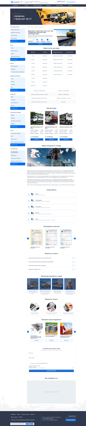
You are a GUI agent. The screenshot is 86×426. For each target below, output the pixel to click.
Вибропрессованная (15, 32)
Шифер (12, 115)
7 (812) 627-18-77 (61, 1)
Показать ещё (14, 41)
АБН (12, 136)
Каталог (26, 5)
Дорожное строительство (16, 161)
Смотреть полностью (32, 37)
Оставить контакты (51, 370)
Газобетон (13, 99)
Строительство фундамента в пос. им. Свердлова (51, 336)
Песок (12, 78)
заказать (36, 340)
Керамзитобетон (14, 50)
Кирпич (12, 105)
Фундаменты (13, 155)
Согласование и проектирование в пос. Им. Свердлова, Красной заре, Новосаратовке (36, 337)
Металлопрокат (14, 66)
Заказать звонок (71, 2)
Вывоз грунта (14, 139)
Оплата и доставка (37, 5)
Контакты (71, 5)
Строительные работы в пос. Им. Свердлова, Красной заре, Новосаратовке (66, 336)
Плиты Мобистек (14, 102)
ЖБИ (12, 97)
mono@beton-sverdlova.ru (49, 418)
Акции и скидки (59, 5)
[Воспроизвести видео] (51, 157)
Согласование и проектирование (14, 152)
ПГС (12, 87)
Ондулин (13, 118)
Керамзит (13, 84)
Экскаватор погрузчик (15, 133)
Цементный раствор (15, 56)
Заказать (40, 43)
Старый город (14, 35)
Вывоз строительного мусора (17, 142)
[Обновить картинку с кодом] (72, 368)
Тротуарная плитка (15, 29)
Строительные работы (16, 158)
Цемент (12, 53)
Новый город (14, 38)
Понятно (29, 423)
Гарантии (49, 5)
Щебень (12, 81)
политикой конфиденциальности (42, 363)
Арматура (13, 69)
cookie (23, 423)
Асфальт (13, 123)
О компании (15, 5)
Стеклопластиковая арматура (17, 71)
